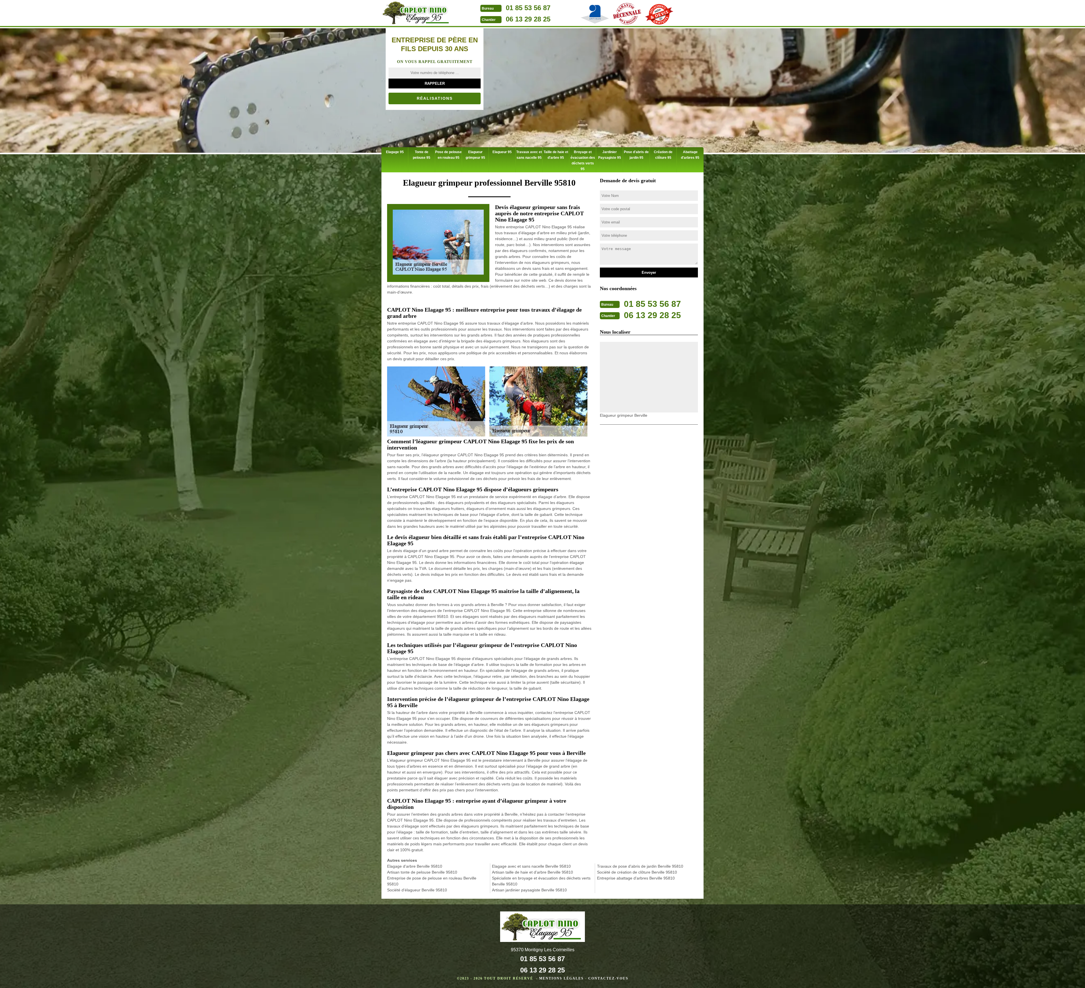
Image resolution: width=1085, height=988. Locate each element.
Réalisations (435, 98)
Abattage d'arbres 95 (690, 155)
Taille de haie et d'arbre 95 (556, 155)
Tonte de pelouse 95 (421, 155)
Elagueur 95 (502, 152)
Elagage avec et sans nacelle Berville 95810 (531, 866)
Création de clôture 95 (663, 155)
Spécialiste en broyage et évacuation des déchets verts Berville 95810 (541, 881)
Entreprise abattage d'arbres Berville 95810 (636, 878)
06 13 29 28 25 (528, 19)
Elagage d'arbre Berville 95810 (414, 866)
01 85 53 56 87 (528, 8)
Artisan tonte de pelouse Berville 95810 (422, 872)
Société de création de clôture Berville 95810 (637, 872)
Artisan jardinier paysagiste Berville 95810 (529, 890)
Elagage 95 (395, 152)
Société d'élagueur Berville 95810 (417, 890)
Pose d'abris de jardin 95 (636, 155)
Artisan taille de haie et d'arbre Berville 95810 (532, 872)
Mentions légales (561, 978)
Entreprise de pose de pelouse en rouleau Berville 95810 (431, 881)
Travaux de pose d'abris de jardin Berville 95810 (640, 866)
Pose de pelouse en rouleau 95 (448, 155)
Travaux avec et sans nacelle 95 (529, 155)
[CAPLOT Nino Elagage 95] (416, 13)
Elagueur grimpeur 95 (475, 155)
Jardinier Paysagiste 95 (609, 155)
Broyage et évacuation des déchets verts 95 (582, 160)
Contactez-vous (608, 978)
